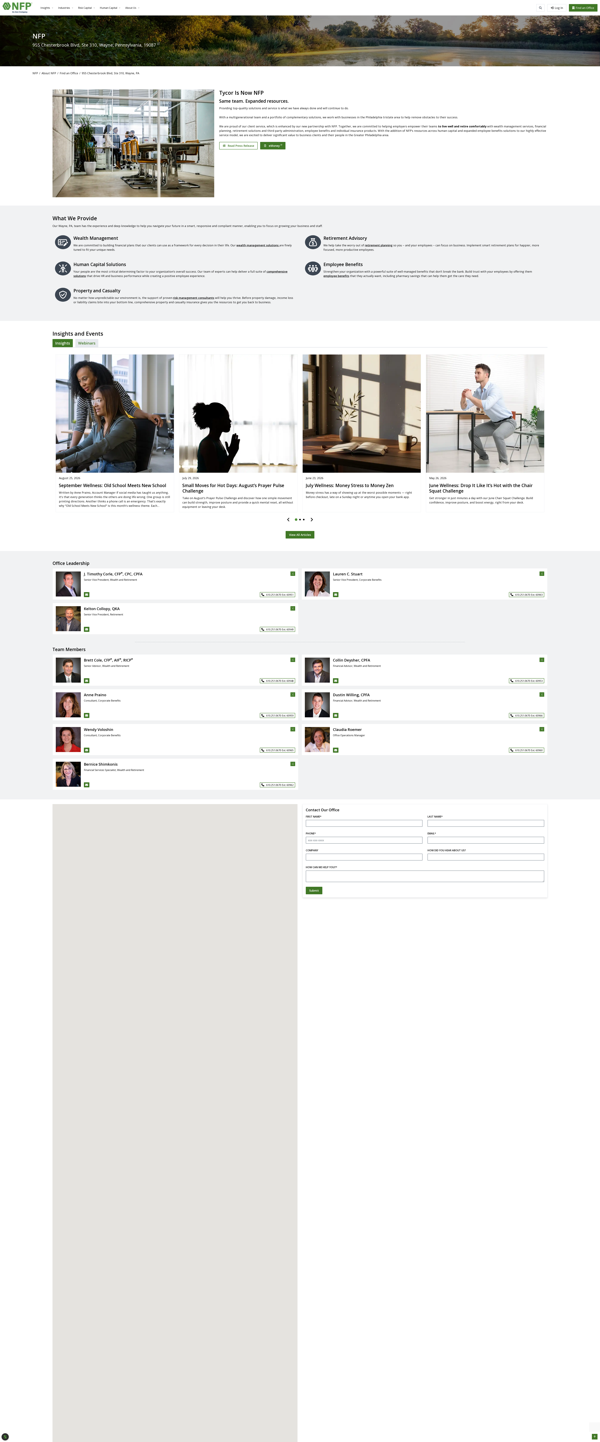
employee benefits (336, 276)
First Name (313, 816)
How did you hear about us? (447, 850)
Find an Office (585, 8)
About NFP (49, 73)
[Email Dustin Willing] (335, 715)
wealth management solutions (257, 245)
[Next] (312, 519)
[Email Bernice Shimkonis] (86, 784)
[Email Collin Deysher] (335, 680)
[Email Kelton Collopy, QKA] (86, 629)
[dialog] (5, 1436)
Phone (311, 833)
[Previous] (288, 519)
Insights (45, 8)
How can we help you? (321, 867)
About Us (130, 8)
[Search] (540, 8)
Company (312, 850)
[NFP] (17, 7)
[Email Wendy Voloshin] (86, 750)
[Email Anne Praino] (86, 715)
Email (432, 833)
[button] (67, 584)
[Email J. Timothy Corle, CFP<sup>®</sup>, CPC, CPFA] (86, 594)
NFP (35, 73)
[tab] (62, 343)
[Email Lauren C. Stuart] (335, 594)
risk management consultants (193, 298)
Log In (559, 8)
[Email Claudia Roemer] (335, 750)
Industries (64, 8)
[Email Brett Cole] (86, 680)
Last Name (435, 816)
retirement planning (378, 245)
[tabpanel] (300, 445)
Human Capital (108, 8)
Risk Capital (85, 8)
